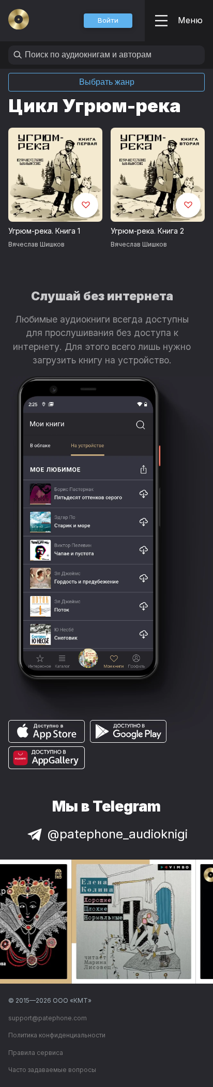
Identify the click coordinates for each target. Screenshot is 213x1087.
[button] (108, 20)
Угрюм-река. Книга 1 (44, 230)
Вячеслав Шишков (36, 244)
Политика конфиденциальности (56, 1035)
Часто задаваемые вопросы (52, 1070)
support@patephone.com (47, 1018)
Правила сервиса (35, 1053)
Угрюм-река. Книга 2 (147, 230)
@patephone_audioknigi (118, 833)
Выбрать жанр (106, 82)
